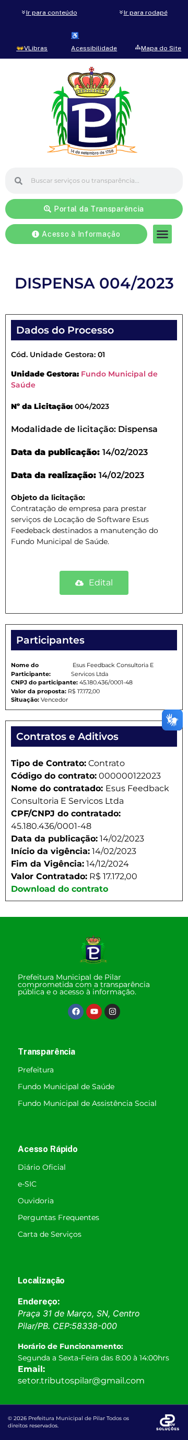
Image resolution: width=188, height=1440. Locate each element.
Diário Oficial (42, 1167)
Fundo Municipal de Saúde (66, 1086)
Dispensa (138, 429)
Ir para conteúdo (51, 12)
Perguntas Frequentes (58, 1217)
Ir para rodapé (146, 12)
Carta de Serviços (49, 1234)
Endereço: (39, 1301)
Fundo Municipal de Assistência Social (87, 1103)
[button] (162, 234)
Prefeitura (36, 1070)
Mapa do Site (161, 48)
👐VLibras (32, 48)
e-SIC (27, 1184)
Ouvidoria (36, 1200)
